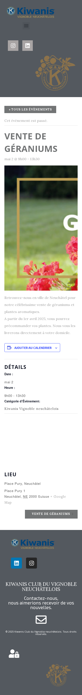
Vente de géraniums (51, 514)
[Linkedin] (27, 45)
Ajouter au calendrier (33, 348)
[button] (26, 25)
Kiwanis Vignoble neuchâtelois (31, 409)
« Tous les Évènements (30, 109)
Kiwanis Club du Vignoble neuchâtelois (41, 586)
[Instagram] (13, 45)
